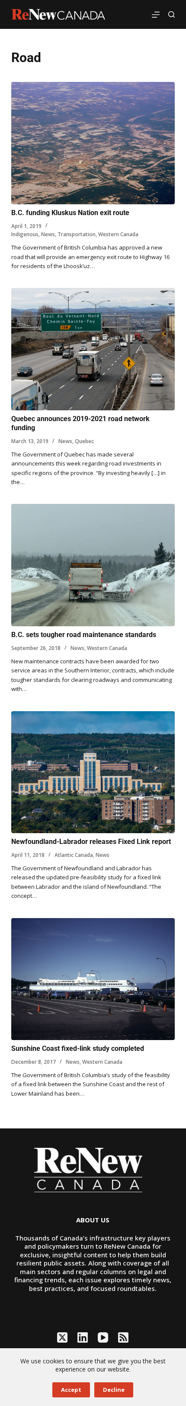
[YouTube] (103, 1337)
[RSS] (123, 1337)
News (48, 234)
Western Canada (118, 234)
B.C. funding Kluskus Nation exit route (70, 213)
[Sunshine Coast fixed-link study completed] (93, 979)
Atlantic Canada (74, 855)
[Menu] (156, 15)
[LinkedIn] (82, 1337)
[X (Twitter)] (62, 1337)
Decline (114, 1390)
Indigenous (24, 234)
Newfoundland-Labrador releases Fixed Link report (91, 841)
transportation (77, 234)
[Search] (171, 14)
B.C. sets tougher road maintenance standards (83, 635)
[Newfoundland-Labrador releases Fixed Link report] (93, 772)
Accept (71, 1390)
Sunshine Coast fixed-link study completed (77, 1048)
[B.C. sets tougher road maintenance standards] (93, 565)
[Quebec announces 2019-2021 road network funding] (93, 349)
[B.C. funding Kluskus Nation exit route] (93, 143)
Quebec (84, 441)
